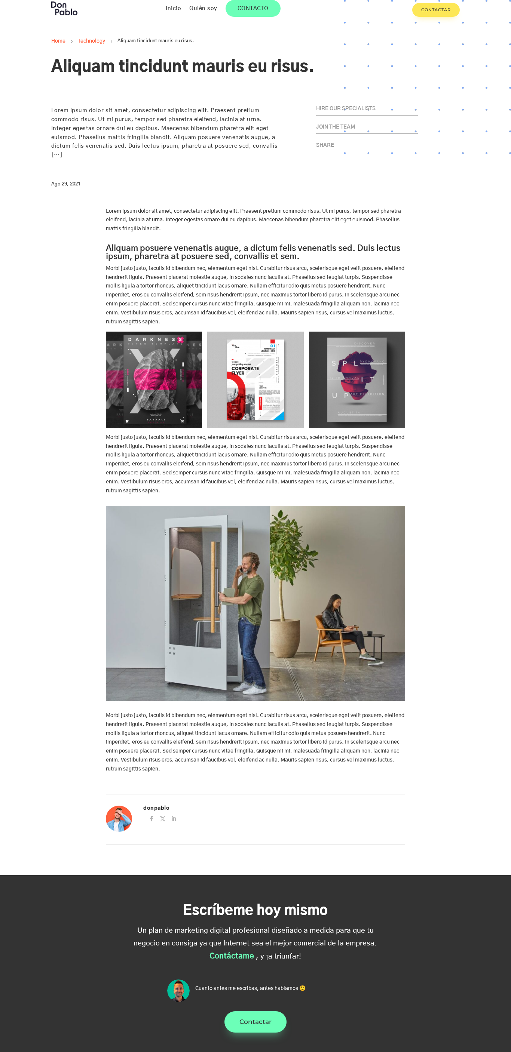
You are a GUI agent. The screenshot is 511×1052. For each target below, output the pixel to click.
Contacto (253, 8)
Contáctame (231, 956)
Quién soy (203, 8)
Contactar (436, 9)
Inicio (173, 8)
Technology (91, 41)
